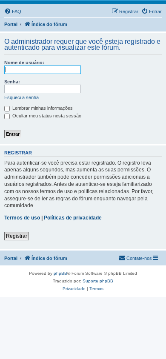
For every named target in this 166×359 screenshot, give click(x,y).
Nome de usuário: (24, 62)
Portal (10, 24)
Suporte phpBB (98, 281)
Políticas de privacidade (73, 218)
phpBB (60, 273)
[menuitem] (12, 11)
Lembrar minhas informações (42, 108)
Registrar (16, 236)
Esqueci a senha (21, 97)
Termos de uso (22, 218)
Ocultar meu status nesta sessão (46, 115)
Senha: (12, 81)
